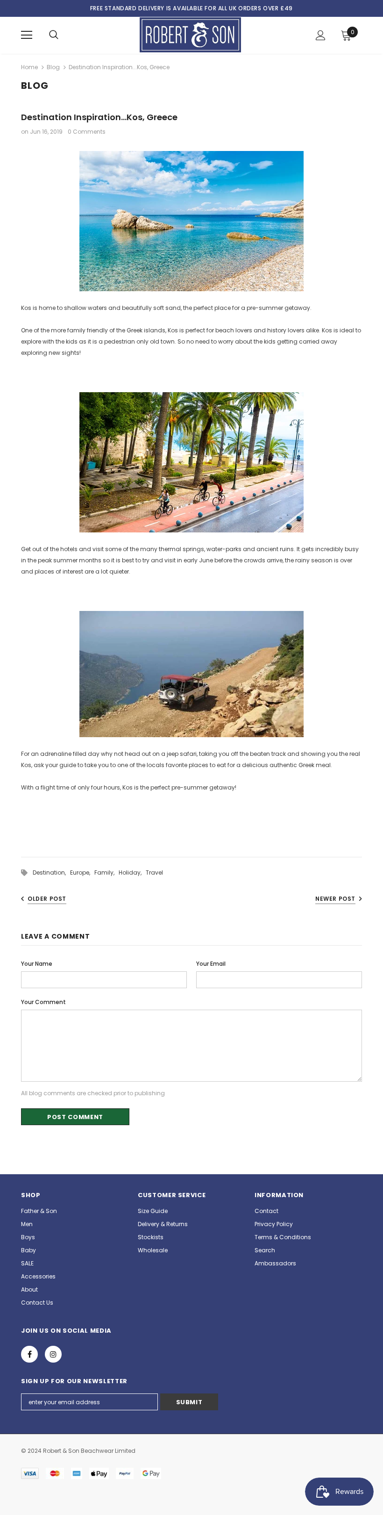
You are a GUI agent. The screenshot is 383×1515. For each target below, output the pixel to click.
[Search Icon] (53, 35)
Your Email (211, 964)
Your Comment (43, 1002)
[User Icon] (321, 35)
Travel (154, 872)
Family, (106, 872)
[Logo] (190, 34)
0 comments (87, 132)
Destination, (51, 872)
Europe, (82, 872)
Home (29, 67)
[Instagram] (53, 1354)
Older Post (47, 899)
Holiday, (132, 872)
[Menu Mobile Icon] (26, 35)
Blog (53, 67)
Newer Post (335, 899)
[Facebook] (29, 1354)
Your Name (36, 964)
